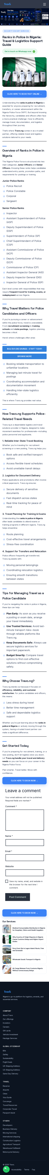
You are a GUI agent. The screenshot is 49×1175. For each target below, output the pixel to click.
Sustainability (8, 1058)
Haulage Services (10, 1038)
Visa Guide (7, 1097)
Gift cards (7, 1031)
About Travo (8, 1015)
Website (9, 866)
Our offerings (8, 1019)
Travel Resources (10, 1105)
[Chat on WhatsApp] (6, 1169)
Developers (7, 1125)
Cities (5, 1094)
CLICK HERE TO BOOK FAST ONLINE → (24, 94)
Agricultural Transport (11, 1144)
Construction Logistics (11, 1141)
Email (8, 851)
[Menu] (44, 4)
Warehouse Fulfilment (11, 1148)
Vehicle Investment (10, 1034)
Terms (26, 1170)
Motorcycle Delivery (11, 1152)
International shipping (11, 1137)
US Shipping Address (11, 1070)
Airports (6, 1090)
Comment (11, 806)
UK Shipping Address (11, 1066)
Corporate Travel (10, 1109)
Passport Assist (9, 1113)
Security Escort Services (16, 31)
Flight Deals (7, 1062)
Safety (5, 1054)
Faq (33, 1170)
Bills (4, 1051)
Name (9, 836)
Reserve (6, 1086)
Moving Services (9, 1133)
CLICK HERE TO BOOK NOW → (24, 780)
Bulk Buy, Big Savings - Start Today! (24, 349)
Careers (6, 1027)
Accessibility (16, 1170)
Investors (6, 1023)
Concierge (7, 1101)
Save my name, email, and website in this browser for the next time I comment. (26, 884)
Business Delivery (10, 1129)
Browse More (24, 356)
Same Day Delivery (10, 1074)
